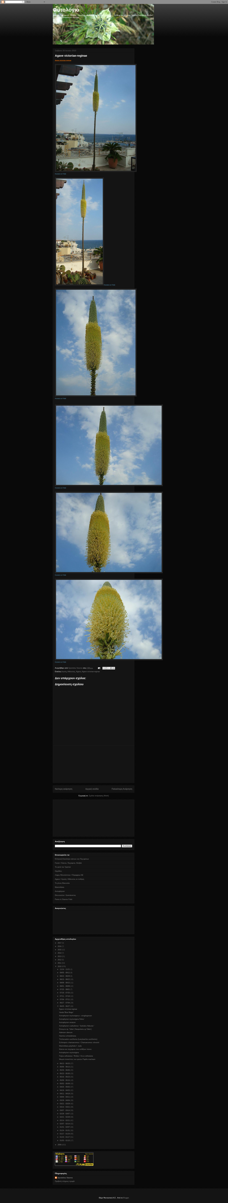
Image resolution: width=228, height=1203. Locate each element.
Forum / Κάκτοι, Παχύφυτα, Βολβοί (68, 863)
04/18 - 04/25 (65, 1090)
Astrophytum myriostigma (69, 1053)
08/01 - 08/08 (65, 986)
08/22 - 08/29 (65, 976)
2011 (60, 963)
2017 (60, 943)
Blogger (126, 1198)
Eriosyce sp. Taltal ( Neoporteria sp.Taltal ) (75, 1029)
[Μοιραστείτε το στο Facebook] (111, 668)
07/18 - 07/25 (65, 993)
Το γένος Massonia (62, 883)
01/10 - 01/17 (65, 1137)
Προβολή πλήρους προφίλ (65, 1181)
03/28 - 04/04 (65, 1100)
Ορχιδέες (58, 871)
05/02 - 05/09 (65, 1084)
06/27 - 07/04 (65, 1003)
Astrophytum (60, 891)
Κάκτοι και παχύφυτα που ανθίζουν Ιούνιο (75, 1049)
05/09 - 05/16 (65, 1080)
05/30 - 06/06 (65, 1070)
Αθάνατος (71, 672)
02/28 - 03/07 (65, 1114)
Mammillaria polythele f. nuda (70, 1046)
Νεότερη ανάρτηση (63, 789)
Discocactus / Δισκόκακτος (65, 895)
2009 (60, 1145)
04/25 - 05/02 (65, 1087)
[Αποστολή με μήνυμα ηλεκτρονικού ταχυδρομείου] (103, 668)
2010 (60, 966)
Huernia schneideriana (67, 1036)
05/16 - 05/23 (65, 1077)
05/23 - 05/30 (65, 1074)
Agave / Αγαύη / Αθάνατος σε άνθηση (69, 879)
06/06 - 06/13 (65, 1067)
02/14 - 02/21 (65, 1120)
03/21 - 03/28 (65, 1104)
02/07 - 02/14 (65, 1124)
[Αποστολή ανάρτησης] (99, 668)
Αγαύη (63, 672)
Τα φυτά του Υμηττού (63, 867)
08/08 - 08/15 (65, 983)
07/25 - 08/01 (65, 989)
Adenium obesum (65, 1032)
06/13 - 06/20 (65, 1063)
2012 (60, 960)
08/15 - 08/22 (65, 979)
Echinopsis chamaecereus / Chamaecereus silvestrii (79, 1042)
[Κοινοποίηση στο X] (108, 668)
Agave (78, 672)
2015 (60, 950)
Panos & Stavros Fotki (63, 899)
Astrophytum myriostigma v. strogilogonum (75, 1016)
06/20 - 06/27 (65, 1006)
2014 (60, 953)
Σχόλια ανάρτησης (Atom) (99, 796)
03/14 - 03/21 (65, 1107)
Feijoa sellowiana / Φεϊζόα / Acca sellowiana (76, 1056)
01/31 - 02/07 (65, 1127)
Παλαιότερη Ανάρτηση (122, 789)
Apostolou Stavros (65, 1178)
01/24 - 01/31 (65, 1130)
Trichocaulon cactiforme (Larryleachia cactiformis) (78, 1039)
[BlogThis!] (106, 668)
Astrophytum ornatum (67, 1022)
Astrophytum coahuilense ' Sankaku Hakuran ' (76, 1026)
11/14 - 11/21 (65, 969)
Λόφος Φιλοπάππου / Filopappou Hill (69, 875)
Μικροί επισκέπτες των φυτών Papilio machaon (77, 1059)
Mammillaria (59, 887)
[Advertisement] (93, 764)
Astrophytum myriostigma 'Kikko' (71, 1019)
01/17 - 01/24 (65, 1134)
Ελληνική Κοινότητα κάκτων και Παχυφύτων (72, 859)
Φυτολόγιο (66, 10)
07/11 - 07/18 (65, 996)
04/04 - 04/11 (65, 1097)
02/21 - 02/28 (65, 1117)
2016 (60, 946)
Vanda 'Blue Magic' (66, 1012)
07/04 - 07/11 (65, 999)
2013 (60, 956)
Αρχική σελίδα (92, 789)
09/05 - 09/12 (65, 973)
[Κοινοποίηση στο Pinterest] (113, 668)
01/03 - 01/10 (65, 1140)
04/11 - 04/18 (65, 1094)
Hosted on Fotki (60, 174)
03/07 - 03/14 (65, 1110)
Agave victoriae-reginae (63, 60)
